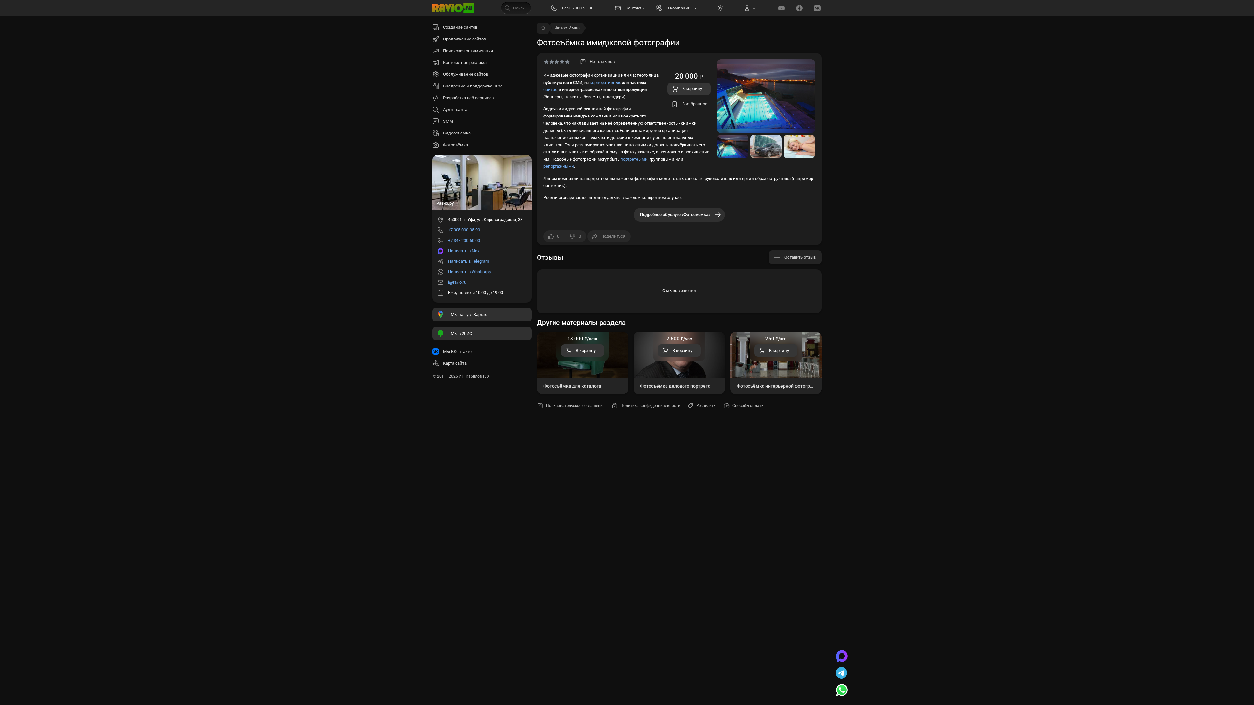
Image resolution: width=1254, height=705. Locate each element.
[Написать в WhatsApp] (841, 690)
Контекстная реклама (465, 62)
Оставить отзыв (800, 257)
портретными (634, 159)
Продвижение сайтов (464, 39)
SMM (448, 121)
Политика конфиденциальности (650, 405)
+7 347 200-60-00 (464, 240)
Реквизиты (706, 405)
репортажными (558, 166)
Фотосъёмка (567, 27)
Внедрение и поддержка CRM (472, 86)
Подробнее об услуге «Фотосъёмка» (675, 214)
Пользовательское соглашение (575, 405)
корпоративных (605, 82)
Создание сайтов (460, 27)
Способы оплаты (748, 405)
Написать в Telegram (468, 261)
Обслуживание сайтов (465, 74)
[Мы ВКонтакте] (817, 8)
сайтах (550, 89)
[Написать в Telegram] (841, 673)
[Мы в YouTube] (781, 8)
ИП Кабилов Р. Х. (474, 376)
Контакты (635, 8)
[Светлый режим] (720, 8)
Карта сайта (455, 363)
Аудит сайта (455, 109)
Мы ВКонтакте (457, 351)
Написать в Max (463, 250)
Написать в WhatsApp (469, 271)
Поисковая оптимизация (468, 50)
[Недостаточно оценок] (557, 61)
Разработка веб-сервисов (468, 97)
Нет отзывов (602, 61)
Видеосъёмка (457, 133)
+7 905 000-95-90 (464, 229)
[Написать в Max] (841, 656)
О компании (678, 8)
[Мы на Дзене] (799, 8)
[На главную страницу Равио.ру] (453, 8)
